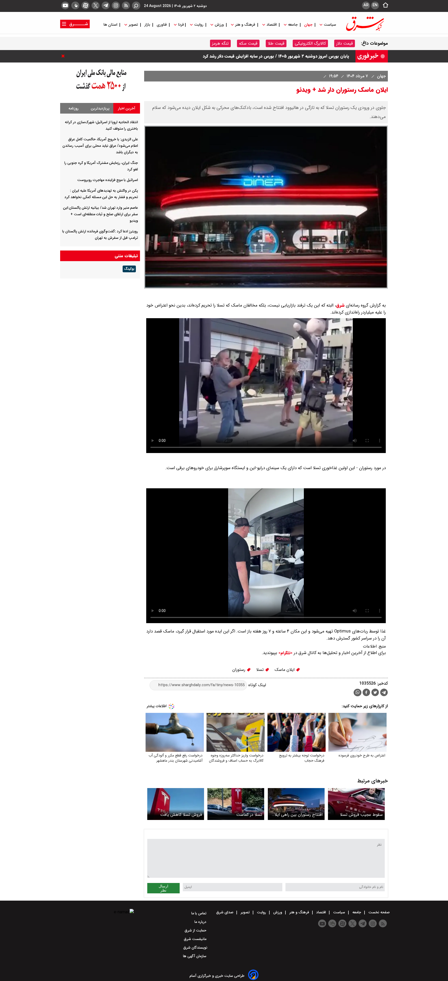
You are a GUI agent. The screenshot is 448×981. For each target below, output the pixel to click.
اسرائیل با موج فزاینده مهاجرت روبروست (107, 180)
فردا (180, 25)
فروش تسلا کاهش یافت (181, 814)
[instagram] (116, 5)
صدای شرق (225, 912)
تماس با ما (199, 913)
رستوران (239, 669)
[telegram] (106, 5)
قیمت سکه (248, 43)
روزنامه (73, 108)
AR (365, 5)
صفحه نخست (378, 912)
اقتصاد (271, 25)
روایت (198, 25)
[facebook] (366, 693)
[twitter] (96, 5)
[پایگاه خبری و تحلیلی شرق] (364, 30)
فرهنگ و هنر (245, 25)
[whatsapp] (357, 692)
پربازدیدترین (100, 108)
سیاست (330, 25)
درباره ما (200, 922)
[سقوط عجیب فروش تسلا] (356, 804)
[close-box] (64, 56)
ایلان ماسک (285, 669)
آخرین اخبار (126, 108)
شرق (340, 305)
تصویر (133, 25)
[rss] (126, 5)
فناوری (162, 25)
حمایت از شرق (196, 930)
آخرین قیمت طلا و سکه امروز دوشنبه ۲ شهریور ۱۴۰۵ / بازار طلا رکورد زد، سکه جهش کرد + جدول (265, 56)
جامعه (293, 25)
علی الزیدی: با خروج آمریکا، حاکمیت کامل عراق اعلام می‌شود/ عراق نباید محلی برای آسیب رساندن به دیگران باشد (100, 145)
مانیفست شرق (195, 939)
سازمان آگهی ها (195, 956)
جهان (308, 25)
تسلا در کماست (249, 814)
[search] (136, 6)
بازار (147, 25)
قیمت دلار (344, 43)
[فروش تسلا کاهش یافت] (175, 804)
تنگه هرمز (220, 43)
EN (375, 5)
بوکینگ (129, 269)
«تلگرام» (284, 653)
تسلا (260, 669)
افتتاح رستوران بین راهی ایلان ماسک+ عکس (297, 814)
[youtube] (65, 5)
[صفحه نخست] (384, 5)
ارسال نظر (163, 888)
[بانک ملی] (100, 91)
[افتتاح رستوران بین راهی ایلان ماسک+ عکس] (296, 804)
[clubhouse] (75, 5)
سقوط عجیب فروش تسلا (361, 814)
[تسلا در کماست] (235, 804)
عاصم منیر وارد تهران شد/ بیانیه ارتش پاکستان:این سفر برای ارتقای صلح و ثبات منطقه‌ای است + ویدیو (100, 214)
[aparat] (85, 5)
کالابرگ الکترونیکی (310, 43)
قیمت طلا (276, 43)
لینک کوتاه (256, 685)
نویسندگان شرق (195, 947)
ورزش (219, 25)
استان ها (110, 25)
